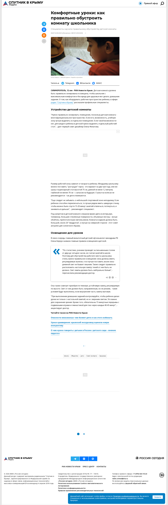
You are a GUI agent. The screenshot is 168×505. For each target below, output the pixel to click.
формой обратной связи (135, 483)
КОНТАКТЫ (101, 467)
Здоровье (102, 356)
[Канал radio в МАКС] (93, 458)
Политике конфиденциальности (126, 496)
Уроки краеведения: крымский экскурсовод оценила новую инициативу (80, 324)
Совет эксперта (91, 356)
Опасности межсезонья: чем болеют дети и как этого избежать (81, 317)
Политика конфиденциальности (71, 488)
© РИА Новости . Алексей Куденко (60, 77)
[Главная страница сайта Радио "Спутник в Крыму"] (23, 3)
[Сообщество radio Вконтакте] (84, 458)
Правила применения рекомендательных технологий (81, 490)
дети (82, 356)
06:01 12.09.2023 (56, 33)
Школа (66, 356)
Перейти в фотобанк (77, 77)
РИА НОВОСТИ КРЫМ (71, 467)
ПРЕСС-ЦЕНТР (88, 467)
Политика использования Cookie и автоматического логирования (80, 484)
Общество (74, 356)
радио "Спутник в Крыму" (62, 102)
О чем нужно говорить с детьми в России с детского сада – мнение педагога (83, 332)
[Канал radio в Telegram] (75, 458)
